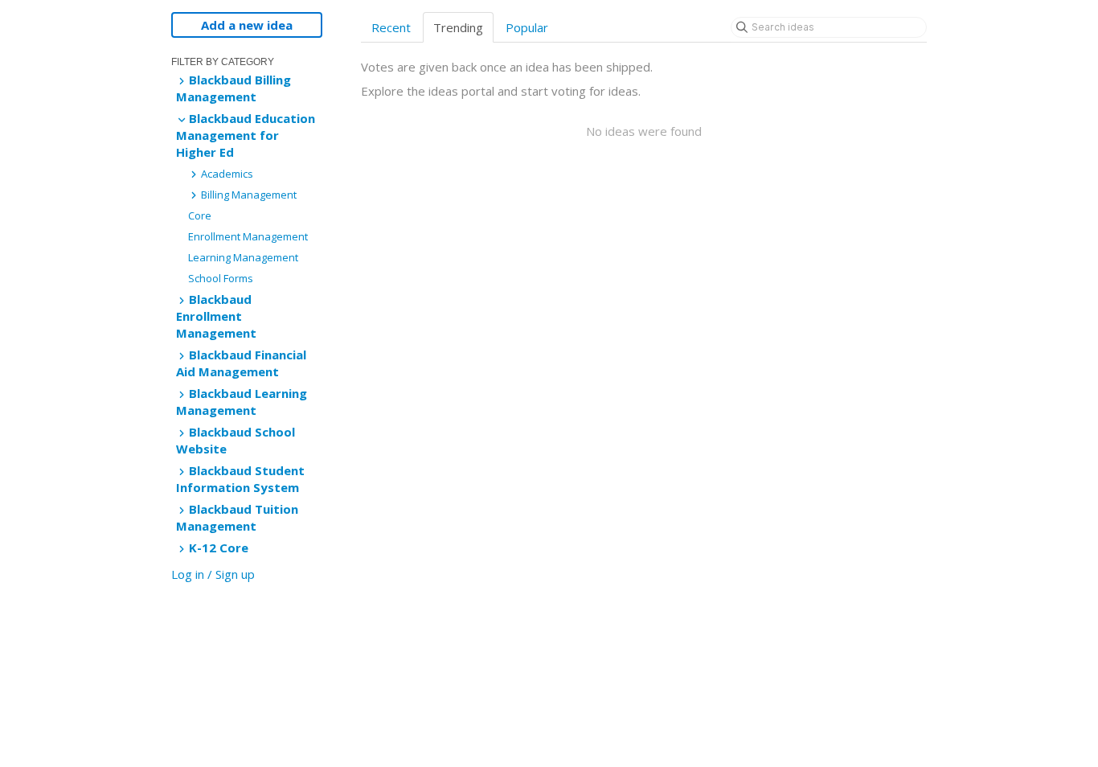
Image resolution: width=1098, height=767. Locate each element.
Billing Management (248, 194)
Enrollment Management (248, 236)
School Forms (220, 278)
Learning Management (243, 257)
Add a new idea (247, 25)
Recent (391, 27)
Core (199, 215)
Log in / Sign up (213, 574)
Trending (458, 27)
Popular (527, 27)
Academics (226, 173)
